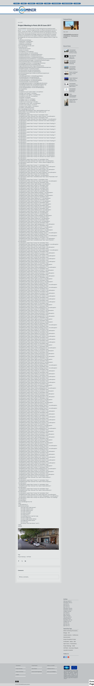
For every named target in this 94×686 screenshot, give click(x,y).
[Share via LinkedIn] (25, 561)
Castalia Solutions (67, 635)
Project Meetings (22, 556)
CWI (69, 632)
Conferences (75, 635)
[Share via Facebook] (18, 561)
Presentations (73, 643)
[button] (35, 666)
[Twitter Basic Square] (66, 657)
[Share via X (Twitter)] (22, 561)
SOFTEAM (28, 556)
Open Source (66, 643)
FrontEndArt (66, 641)
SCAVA (73, 645)
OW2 (75, 641)
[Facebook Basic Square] (64, 657)
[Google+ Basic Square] (68, 657)
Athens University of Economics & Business (71, 630)
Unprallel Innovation (68, 650)
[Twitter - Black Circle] (16, 681)
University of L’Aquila (73, 648)
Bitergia (65, 632)
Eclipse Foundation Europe (69, 639)
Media (71, 641)
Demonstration (66, 637)
